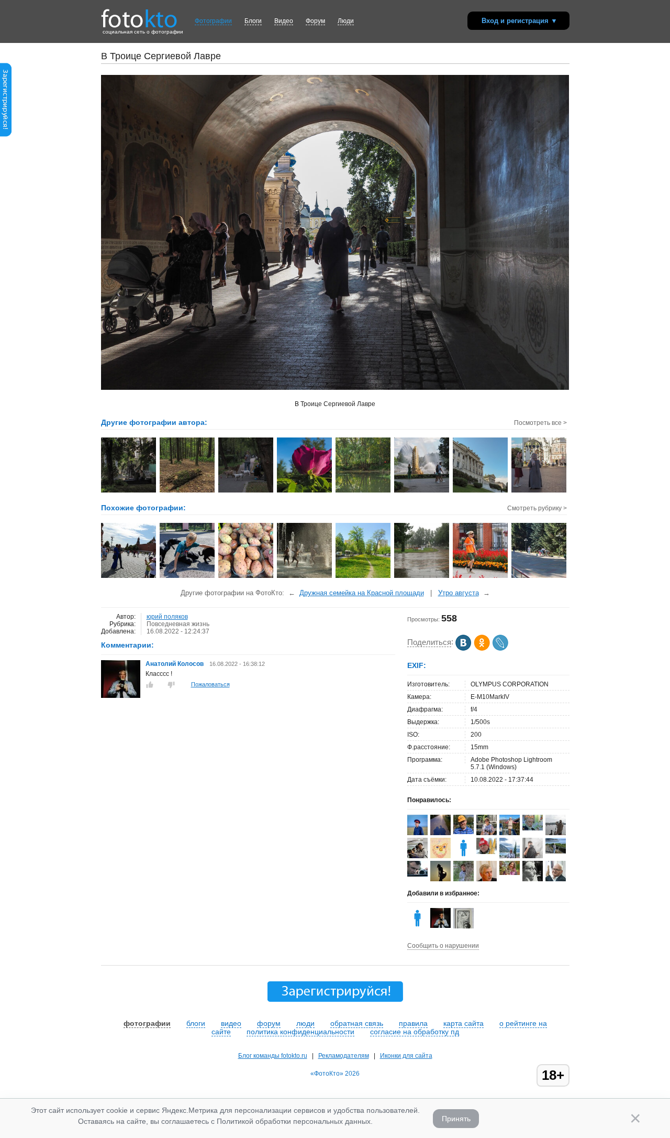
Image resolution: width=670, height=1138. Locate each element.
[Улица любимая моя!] (364, 577)
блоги (195, 1023)
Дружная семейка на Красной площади (361, 593)
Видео (283, 21)
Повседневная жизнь (178, 624)
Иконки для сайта (406, 1055)
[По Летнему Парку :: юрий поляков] (364, 491)
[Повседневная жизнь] (188, 577)
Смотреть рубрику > (537, 508)
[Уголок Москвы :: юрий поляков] (129, 491)
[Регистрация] (6, 134)
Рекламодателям (343, 1055)
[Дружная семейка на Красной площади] (129, 577)
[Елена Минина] (532, 879)
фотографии (147, 1023)
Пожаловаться (210, 684)
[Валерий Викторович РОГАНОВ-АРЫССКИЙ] (532, 828)
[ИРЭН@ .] (509, 873)
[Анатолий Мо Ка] (440, 856)
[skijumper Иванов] (486, 852)
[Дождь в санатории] (422, 577)
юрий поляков (167, 616)
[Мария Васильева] (463, 880)
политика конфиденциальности (300, 1031)
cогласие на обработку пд (414, 1031)
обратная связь (356, 1023)
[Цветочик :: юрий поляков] (305, 491)
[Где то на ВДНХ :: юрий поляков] (422, 491)
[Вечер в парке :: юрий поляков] (246, 491)
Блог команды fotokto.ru (272, 1055)
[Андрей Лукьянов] (463, 832)
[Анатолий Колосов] (120, 695)
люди (305, 1023)
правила (413, 1023)
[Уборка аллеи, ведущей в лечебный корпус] (539, 577)
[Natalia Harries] (555, 851)
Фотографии (213, 21)
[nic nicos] (532, 857)
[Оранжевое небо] (481, 577)
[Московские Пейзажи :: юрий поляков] (481, 491)
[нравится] (150, 685)
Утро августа (458, 593)
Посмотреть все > (540, 422)
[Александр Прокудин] (417, 874)
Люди (346, 21)
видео (231, 1023)
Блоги (253, 21)
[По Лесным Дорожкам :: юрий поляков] (188, 491)
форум (269, 1023)
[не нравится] (171, 685)
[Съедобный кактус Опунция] (246, 577)
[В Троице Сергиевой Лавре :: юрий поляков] (539, 491)
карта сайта (463, 1023)
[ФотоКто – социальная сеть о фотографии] (139, 14)
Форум (315, 21)
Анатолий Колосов (175, 664)
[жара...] (305, 577)
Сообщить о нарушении (443, 945)
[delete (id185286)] (463, 856)
